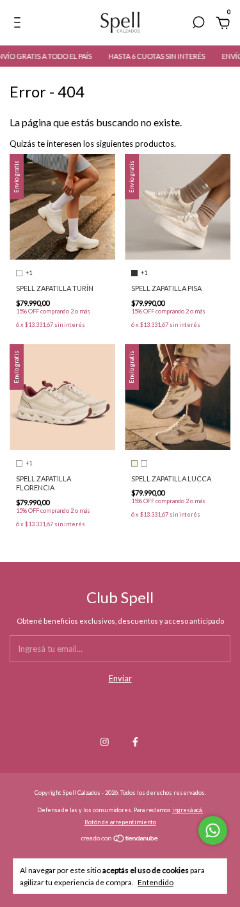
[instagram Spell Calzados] (104, 742)
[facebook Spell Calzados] (135, 742)
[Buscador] (198, 24)
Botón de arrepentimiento (120, 822)
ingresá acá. (187, 809)
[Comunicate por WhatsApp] (212, 830)
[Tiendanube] (120, 840)
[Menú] (19, 24)
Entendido (155, 882)
